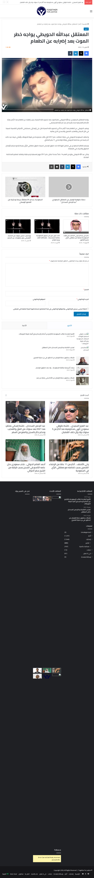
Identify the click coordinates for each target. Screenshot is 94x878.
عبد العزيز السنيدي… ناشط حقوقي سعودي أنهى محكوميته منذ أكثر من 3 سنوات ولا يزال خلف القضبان (70, 429)
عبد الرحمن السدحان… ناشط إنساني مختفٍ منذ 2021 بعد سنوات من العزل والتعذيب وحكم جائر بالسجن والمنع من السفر (25, 429)
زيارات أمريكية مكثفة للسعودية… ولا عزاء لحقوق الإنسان (55, 367)
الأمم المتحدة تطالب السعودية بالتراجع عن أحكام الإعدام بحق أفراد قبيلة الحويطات (46, 333)
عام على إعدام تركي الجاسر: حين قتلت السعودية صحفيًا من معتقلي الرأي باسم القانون (76, 237)
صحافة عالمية (84, 546)
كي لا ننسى (87, 553)
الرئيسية (84, 24)
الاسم (86, 289)
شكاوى (20, 874)
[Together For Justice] (47, 11)
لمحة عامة (13, 874)
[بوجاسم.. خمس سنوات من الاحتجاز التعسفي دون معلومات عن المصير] (18, 226)
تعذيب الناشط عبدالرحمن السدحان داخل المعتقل (58, 347)
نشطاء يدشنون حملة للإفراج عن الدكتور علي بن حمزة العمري (53, 357)
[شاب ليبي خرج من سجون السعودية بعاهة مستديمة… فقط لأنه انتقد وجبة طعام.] (47, 226)
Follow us (57, 850)
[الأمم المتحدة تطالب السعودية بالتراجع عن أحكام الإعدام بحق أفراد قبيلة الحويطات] (82, 339)
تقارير (87, 543)
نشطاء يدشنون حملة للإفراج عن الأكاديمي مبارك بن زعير (55, 377)
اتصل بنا (27, 874)
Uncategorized (86, 532)
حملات (89, 550)
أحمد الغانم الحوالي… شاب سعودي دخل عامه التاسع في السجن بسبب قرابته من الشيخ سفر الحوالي (26, 467)
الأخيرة (24, 325)
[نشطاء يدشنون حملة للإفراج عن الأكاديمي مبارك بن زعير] (82, 381)
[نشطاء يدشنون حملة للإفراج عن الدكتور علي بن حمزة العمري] (82, 360)
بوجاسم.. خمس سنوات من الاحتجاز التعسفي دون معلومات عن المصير (19, 236)
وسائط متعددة (86, 557)
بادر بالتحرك (34, 874)
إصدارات (88, 539)
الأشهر (69, 325)
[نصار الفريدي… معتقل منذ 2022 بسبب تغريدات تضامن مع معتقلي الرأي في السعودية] (37, 676)
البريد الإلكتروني (83, 299)
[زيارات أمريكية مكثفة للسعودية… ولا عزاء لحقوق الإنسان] (82, 371)
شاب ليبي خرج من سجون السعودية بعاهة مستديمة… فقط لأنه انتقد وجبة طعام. (48, 237)
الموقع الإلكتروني (39, 299)
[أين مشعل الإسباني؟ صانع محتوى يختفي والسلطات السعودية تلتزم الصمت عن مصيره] (56, 581)
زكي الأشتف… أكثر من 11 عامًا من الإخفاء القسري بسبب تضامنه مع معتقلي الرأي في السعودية (69, 467)
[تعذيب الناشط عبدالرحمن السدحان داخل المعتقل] (82, 350)
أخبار (79, 24)
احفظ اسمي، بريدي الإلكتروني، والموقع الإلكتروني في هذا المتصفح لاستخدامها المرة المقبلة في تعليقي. (50, 309)
